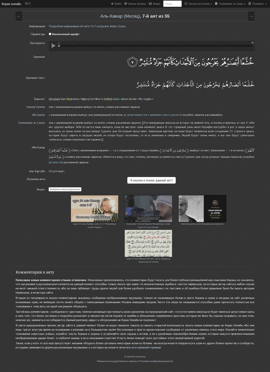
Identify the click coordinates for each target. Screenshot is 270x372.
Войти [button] (117, 3)
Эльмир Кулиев (35, 107)
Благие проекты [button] (136, 3)
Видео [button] (156, 3)
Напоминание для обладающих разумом (202, 223)
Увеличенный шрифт (65, 34)
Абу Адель (38, 115)
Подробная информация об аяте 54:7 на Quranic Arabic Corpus (87, 26)
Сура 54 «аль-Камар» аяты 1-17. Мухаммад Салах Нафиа (94, 224)
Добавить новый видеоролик (65, 189)
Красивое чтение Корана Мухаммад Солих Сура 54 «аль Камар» (148, 224)
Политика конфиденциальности (156, 361)
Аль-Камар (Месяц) (120, 16)
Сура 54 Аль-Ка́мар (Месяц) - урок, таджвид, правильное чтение (148, 259)
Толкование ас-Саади (230, 3)
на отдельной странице (146, 347)
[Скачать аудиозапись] (252, 42)
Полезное (257, 3)
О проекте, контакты (134, 356)
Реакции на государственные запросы (117, 361)
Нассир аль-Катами (198, 3)
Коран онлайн (11, 3)
